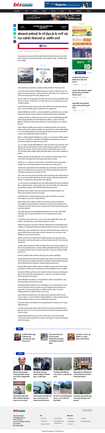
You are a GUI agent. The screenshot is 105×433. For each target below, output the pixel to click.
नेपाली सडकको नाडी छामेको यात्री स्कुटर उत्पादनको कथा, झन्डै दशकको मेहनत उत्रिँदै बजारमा (42, 398)
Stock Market (17, 11)
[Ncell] (43, 27)
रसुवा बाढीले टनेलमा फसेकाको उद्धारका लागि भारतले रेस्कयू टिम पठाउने (81, 105)
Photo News (79, 11)
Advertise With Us (46, 424)
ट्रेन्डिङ (19, 329)
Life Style (89, 11)
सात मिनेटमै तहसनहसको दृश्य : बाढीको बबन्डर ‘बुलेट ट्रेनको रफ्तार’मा (80, 79)
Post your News (58, 418)
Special (62, 11)
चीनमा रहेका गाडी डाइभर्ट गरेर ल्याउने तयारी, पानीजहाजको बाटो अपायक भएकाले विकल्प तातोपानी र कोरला (56, 339)
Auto (70, 11)
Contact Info (44, 421)
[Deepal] (52, 17)
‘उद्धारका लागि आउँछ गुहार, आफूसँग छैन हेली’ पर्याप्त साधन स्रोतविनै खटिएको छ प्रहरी (82, 92)
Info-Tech (53, 11)
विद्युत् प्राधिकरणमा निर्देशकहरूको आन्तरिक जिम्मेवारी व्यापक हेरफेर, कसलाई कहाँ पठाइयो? (82, 374)
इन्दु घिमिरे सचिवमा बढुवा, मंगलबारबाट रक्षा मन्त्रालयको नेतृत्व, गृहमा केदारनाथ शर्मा (29, 337)
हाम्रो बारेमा (44, 418)
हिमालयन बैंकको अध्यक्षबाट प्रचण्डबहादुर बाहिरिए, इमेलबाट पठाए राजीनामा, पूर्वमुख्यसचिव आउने (21, 375)
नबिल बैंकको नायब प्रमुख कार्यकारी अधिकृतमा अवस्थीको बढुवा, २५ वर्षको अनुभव (41, 374)
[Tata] (60, 75)
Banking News (71, 421)
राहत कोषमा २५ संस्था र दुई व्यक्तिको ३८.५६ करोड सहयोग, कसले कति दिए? (83, 336)
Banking (44, 11)
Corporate (35, 11)
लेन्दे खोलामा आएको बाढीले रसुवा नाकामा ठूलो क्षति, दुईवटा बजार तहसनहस (83, 398)
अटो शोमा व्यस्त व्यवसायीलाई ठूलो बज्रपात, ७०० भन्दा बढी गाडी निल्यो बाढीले (62, 398)
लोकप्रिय (20, 353)
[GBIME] (43, 75)
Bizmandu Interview (85, 421)
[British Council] (43, 46)
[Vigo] (25, 75)
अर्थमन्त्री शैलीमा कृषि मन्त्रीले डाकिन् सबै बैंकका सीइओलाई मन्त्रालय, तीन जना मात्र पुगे (21, 398)
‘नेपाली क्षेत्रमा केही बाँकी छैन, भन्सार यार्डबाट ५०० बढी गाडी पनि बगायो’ (62, 374)
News (26, 11)
